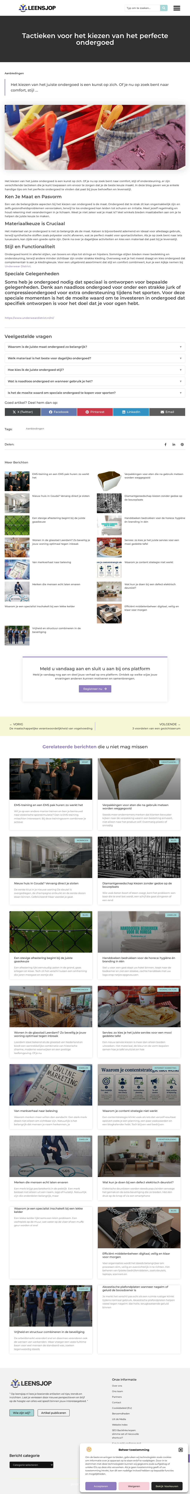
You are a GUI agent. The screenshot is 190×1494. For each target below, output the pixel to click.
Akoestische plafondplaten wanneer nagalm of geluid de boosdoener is (135, 1288)
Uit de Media (119, 1419)
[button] (181, 1450)
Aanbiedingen (14, 73)
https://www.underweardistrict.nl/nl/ (29, 318)
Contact (116, 1402)
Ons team (117, 1391)
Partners (117, 1396)
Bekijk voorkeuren (167, 1486)
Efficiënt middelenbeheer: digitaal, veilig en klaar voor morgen (136, 1255)
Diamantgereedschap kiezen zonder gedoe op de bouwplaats (137, 885)
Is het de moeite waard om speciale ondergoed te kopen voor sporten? (95, 393)
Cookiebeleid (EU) (122, 1408)
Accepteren (101, 1486)
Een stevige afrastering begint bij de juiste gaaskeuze (43, 959)
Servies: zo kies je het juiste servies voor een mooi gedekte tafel (137, 1034)
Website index (119, 1424)
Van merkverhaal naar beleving (51, 562)
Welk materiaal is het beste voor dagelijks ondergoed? (95, 358)
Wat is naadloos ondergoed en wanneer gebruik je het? (95, 381)
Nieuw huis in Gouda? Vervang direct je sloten (61, 495)
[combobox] (142, 8)
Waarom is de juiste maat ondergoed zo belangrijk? (95, 347)
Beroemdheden (121, 1413)
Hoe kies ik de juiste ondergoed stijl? (95, 370)
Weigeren (134, 1486)
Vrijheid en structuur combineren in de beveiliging (49, 1332)
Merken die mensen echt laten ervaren (56, 584)
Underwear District (18, 266)
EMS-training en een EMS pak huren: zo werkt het (48, 805)
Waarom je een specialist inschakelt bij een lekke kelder (40, 606)
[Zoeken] (164, 8)
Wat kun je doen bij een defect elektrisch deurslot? (138, 1182)
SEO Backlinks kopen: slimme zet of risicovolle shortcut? (125, 1434)
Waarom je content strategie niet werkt (149, 562)
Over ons (117, 1385)
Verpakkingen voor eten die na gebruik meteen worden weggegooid (135, 806)
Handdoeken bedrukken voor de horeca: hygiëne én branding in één (138, 959)
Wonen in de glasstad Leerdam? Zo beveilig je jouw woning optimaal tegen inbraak (50, 1034)
